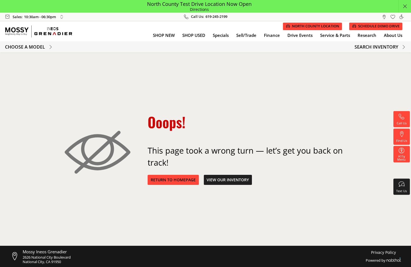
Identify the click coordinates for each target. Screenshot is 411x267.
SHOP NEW (164, 35)
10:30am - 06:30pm (40, 17)
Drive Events (300, 35)
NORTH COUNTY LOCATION (315, 26)
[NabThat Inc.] (393, 260)
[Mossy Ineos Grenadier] (42, 31)
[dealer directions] (16, 256)
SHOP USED (193, 35)
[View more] (61, 17)
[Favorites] (392, 17)
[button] (404, 6)
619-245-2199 (216, 16)
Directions (199, 9)
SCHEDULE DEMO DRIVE (379, 26)
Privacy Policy (383, 252)
